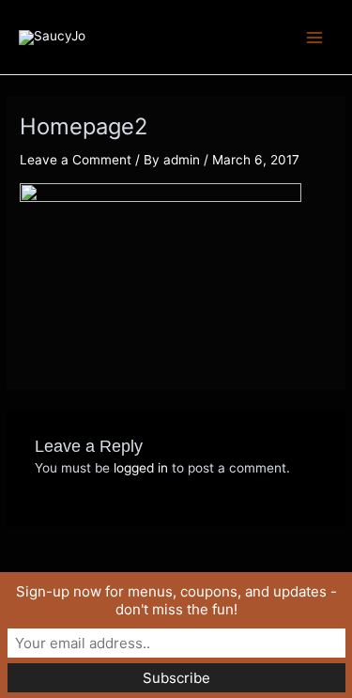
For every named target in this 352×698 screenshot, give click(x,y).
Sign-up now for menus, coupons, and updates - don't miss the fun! (176, 600)
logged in (141, 467)
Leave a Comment (75, 159)
